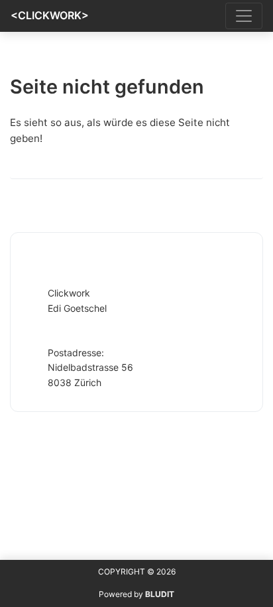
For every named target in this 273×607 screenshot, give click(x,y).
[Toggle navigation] (243, 16)
